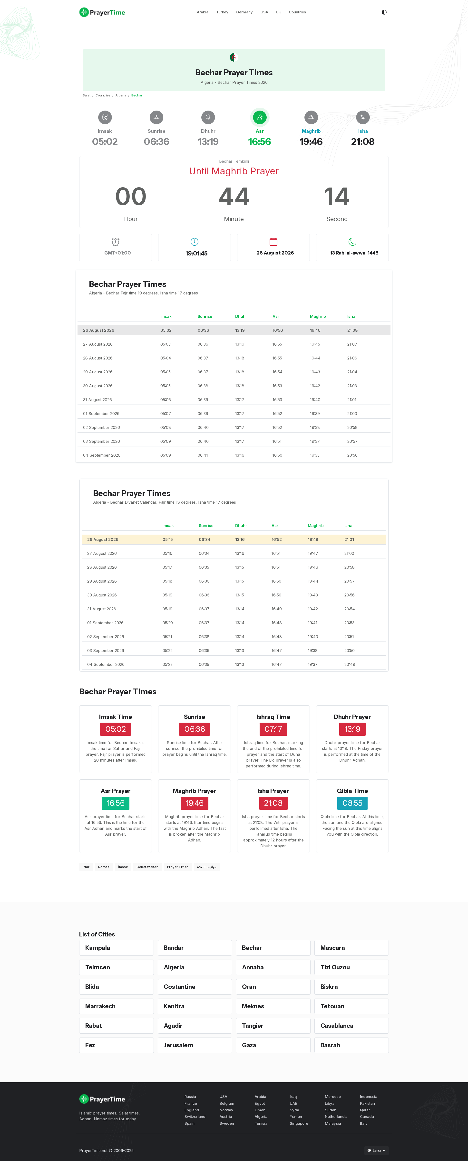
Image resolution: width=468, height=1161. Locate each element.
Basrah (330, 1045)
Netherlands (336, 1116)
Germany (244, 12)
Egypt (260, 1103)
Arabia (202, 12)
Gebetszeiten (147, 867)
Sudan (330, 1110)
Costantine (179, 986)
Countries (297, 12)
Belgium (227, 1103)
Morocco (333, 1096)
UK (278, 12)
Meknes (253, 1006)
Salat (86, 95)
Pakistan (367, 1103)
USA (264, 12)
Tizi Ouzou (335, 967)
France (191, 1103)
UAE (293, 1103)
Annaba (253, 967)
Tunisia (261, 1123)
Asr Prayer (116, 790)
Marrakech (100, 1006)
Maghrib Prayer (194, 790)
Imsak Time (115, 716)
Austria (226, 1116)
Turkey (222, 12)
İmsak (123, 867)
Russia (190, 1096)
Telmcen (97, 967)
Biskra (329, 986)
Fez (90, 1045)
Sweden (227, 1123)
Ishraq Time (273, 716)
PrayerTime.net (93, 1150)
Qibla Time (352, 790)
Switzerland (195, 1116)
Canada (367, 1116)
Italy (364, 1123)
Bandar (174, 947)
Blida (92, 986)
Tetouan (332, 1006)
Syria (294, 1110)
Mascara (333, 947)
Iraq (293, 1096)
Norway (226, 1110)
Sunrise (194, 716)
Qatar (365, 1110)
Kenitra (174, 1006)
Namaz (104, 867)
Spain (190, 1123)
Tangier (252, 1025)
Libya (329, 1103)
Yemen (296, 1116)
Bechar (252, 947)
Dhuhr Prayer (352, 716)
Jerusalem (178, 1045)
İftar (86, 867)
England (192, 1110)
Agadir (173, 1025)
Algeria (121, 95)
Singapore (299, 1123)
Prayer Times (178, 867)
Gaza (249, 1045)
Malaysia (333, 1123)
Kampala (97, 947)
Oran (249, 986)
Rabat (93, 1025)
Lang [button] (377, 1150)
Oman (260, 1110)
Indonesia (368, 1096)
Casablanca (337, 1025)
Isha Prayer (273, 790)
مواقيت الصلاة (206, 867)
